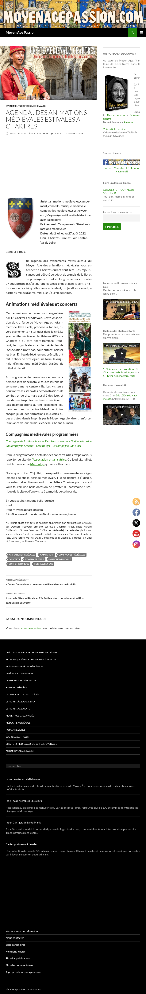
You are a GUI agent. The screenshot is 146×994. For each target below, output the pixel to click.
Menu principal (141, 32)
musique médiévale (60, 559)
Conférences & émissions (21, 680)
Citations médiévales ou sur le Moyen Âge (31, 743)
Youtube (119, 168)
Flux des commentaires (19, 965)
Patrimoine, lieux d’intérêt (22, 694)
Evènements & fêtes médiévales (24, 666)
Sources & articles (17, 736)
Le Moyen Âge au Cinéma (20, 701)
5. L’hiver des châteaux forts (119, 375)
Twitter (107, 168)
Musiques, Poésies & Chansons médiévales (31, 659)
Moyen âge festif (34, 559)
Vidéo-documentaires (19, 673)
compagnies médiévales (72, 554)
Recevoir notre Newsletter (117, 212)
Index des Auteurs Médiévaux (23, 779)
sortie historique (19, 564)
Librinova (134, 115)
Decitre (107, 118)
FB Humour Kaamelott (128, 169)
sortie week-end (43, 564)
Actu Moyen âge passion (20, 750)
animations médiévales (22, 554)
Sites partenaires (15, 944)
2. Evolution (127, 369)
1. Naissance (110, 369)
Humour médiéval (17, 687)
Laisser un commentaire (68, 133)
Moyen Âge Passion (20, 32)
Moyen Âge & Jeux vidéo (20, 715)
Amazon (121, 115)
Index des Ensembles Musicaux (24, 800)
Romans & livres (15, 729)
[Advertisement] (49, 167)
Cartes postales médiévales (21, 844)
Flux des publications (18, 958)
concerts (14, 559)
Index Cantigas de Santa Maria (23, 822)
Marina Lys (37, 464)
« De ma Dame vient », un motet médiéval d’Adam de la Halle (41, 582)
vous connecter (31, 628)
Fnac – (111, 115)
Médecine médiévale (18, 722)
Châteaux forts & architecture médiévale (32, 652)
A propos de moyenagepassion (23, 972)
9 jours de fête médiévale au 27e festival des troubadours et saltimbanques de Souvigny (45, 598)
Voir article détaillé (114, 129)
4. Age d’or (131, 372)
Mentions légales (15, 951)
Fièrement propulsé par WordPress (23, 989)
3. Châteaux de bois (120, 370)
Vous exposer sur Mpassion (22, 931)
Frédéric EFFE (39, 133)
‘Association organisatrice (49, 459)
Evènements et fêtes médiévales (26, 105)
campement (46, 554)
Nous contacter (15, 937)
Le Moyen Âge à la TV (18, 708)
